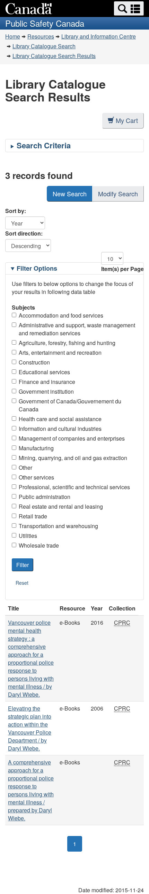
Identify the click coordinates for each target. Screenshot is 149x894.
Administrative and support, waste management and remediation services (77, 329)
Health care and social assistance (60, 419)
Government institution (46, 391)
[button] (129, 8)
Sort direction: (24, 233)
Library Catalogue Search (44, 46)
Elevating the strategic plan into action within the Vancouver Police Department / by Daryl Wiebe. (29, 728)
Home (12, 36)
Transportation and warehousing (58, 526)
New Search (70, 193)
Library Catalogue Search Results (54, 56)
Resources (40, 36)
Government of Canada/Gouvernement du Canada (70, 405)
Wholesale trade (39, 545)
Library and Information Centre (98, 36)
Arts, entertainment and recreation (60, 352)
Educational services (44, 372)
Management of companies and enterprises (72, 438)
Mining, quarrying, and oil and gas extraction (73, 458)
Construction (34, 362)
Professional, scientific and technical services (74, 487)
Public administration (44, 497)
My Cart (127, 120)
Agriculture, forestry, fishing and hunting (67, 343)
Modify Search (118, 193)
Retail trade (33, 516)
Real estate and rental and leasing (61, 506)
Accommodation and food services (61, 315)
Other (25, 467)
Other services (36, 477)
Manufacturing (36, 448)
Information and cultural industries (60, 429)
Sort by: (15, 211)
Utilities (28, 536)
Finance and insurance (47, 382)
